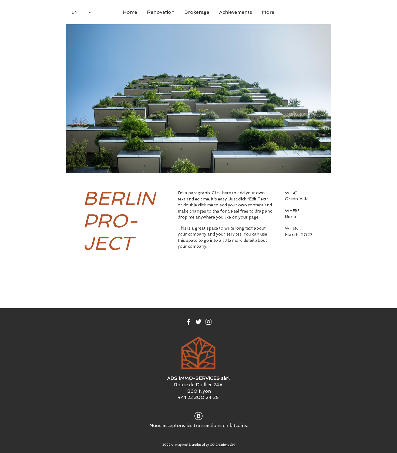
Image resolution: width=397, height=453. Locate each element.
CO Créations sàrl (222, 445)
